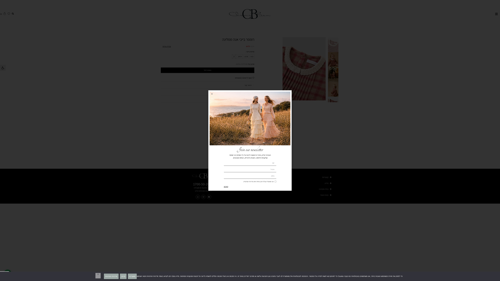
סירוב (123, 276)
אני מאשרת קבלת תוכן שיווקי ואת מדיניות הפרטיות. (258, 182)
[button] (212, 94)
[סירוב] (98, 275)
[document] (250, 140)
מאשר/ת (132, 276)
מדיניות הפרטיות (111, 276)
